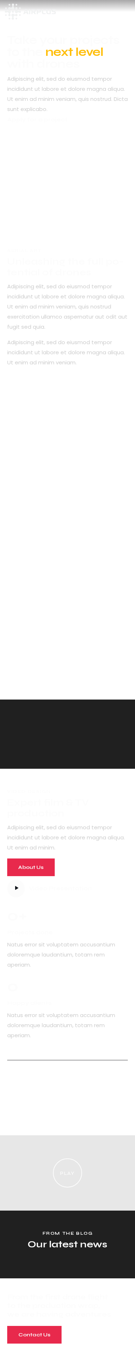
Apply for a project (37, 120)
